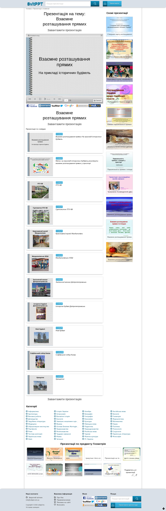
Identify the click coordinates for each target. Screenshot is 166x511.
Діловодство (33, 419)
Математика (117, 421)
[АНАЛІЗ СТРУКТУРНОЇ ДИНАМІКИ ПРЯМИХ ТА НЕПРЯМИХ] (119, 139)
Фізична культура (91, 436)
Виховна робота (34, 416)
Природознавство (92, 429)
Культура (88, 421)
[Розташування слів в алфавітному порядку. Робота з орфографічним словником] (119, 49)
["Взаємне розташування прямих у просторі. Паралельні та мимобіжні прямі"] (119, 252)
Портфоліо (32, 429)
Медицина (32, 424)
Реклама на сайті (63, 502)
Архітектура (32, 414)
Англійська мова (119, 411)
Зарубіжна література (36, 421)
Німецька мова (90, 424)
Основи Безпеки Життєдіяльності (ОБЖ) (67, 426)
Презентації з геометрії (41, 9)
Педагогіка (89, 426)
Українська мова (34, 436)
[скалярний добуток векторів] (112, 470)
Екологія (59, 419)
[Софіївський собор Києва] (40, 360)
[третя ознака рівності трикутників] (131, 454)
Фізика (58, 436)
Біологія (116, 414)
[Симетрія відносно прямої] (73, 470)
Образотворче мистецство (38, 426)
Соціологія (117, 431)
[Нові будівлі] (40, 336)
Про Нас (60, 497)
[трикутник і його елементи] (93, 454)
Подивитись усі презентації (130, 471)
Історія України (62, 411)
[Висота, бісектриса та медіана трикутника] (54, 454)
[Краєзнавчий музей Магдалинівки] (40, 239)
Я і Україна (89, 439)
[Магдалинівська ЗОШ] (40, 263)
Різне (30, 431)
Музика (59, 424)
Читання (59, 439)
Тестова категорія (35, 434)
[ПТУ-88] (40, 191)
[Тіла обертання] (54, 470)
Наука (115, 424)
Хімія (30, 439)
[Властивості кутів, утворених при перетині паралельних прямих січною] (119, 72)
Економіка (89, 419)
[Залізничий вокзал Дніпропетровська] (40, 288)
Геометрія (117, 416)
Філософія (117, 436)
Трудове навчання (63, 434)
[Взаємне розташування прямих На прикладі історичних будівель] (40, 142)
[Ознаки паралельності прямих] (119, 117)
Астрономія (61, 414)
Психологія (117, 429)
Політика (116, 426)
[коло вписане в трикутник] (35, 470)
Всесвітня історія (63, 416)
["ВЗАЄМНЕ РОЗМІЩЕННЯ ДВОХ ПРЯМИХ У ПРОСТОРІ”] (119, 184)
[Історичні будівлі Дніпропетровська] (40, 312)
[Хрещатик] (40, 385)
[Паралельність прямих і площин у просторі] (119, 162)
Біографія (88, 414)
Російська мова (91, 431)
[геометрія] (93, 470)
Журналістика (118, 419)
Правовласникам (63, 500)
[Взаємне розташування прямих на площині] (119, 207)
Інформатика (33, 411)
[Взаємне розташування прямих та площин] (119, 229)
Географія (89, 416)
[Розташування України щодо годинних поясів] (119, 94)
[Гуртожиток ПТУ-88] (40, 215)
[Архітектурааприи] (35, 454)
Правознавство (62, 429)
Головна (29, 9)
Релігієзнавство (62, 431)
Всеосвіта (61, 505)
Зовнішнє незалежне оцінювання (67, 421)
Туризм (87, 434)
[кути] (73, 454)
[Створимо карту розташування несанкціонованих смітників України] (119, 27)
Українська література (121, 434)
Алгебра (88, 411)
